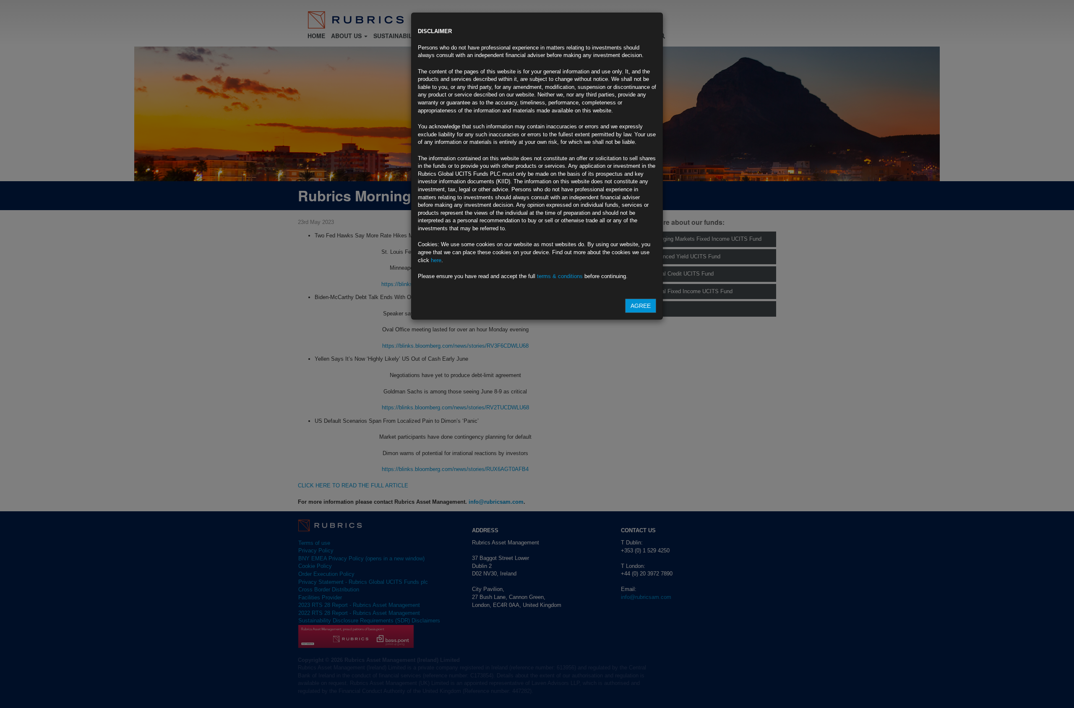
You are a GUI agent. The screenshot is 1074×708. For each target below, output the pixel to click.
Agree (641, 305)
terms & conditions (560, 276)
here (436, 260)
